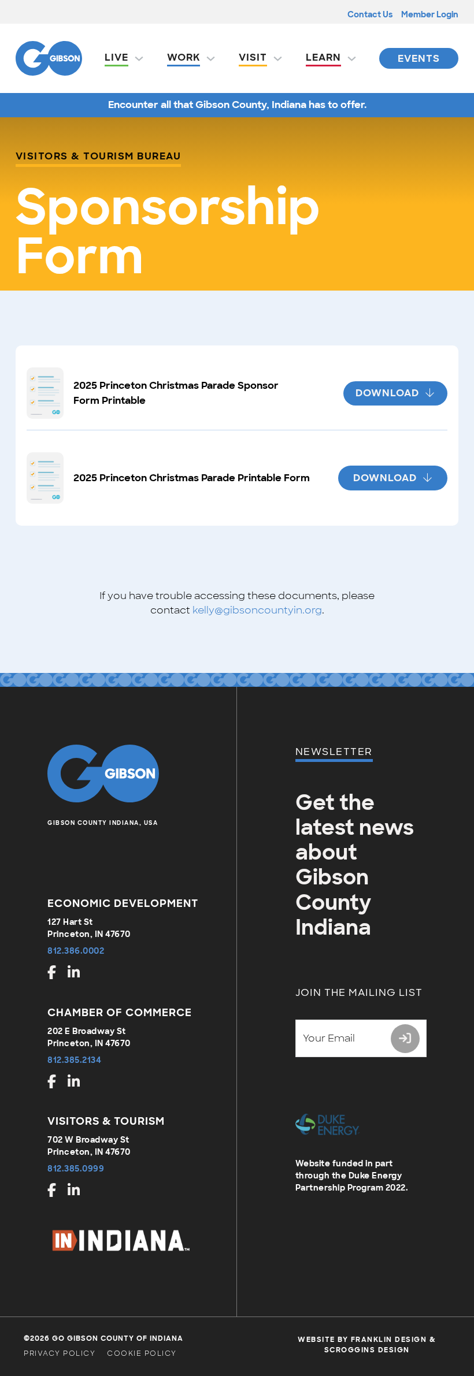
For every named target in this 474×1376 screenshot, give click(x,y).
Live (116, 57)
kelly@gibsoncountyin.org (257, 610)
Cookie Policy (142, 1353)
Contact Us (369, 14)
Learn (323, 57)
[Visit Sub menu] (278, 59)
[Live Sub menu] (139, 59)
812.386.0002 (75, 951)
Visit (253, 57)
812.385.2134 (74, 1060)
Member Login (429, 14)
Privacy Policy (59, 1353)
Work (183, 57)
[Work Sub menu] (211, 59)
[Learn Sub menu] (352, 59)
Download (387, 392)
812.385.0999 (75, 1168)
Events (419, 58)
